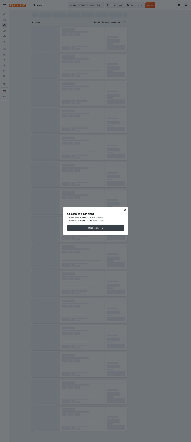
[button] (125, 210)
